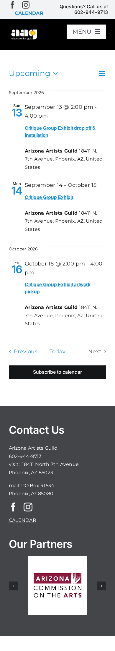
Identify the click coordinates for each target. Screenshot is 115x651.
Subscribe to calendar (57, 372)
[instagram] (25, 5)
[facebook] (12, 5)
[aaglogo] (24, 31)
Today (57, 351)
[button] (13, 586)
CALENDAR (22, 520)
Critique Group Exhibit (49, 197)
